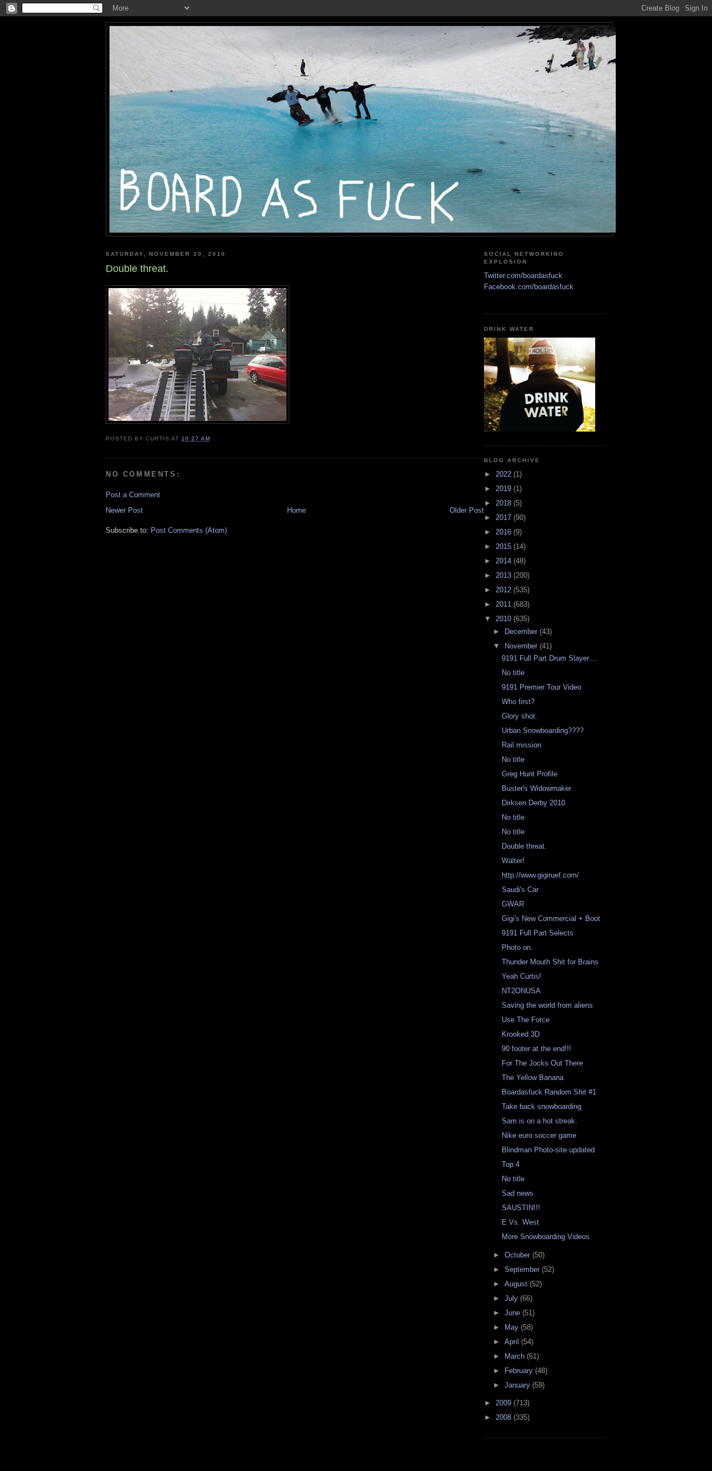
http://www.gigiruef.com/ (540, 875)
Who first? (518, 701)
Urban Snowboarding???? (543, 730)
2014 (504, 561)
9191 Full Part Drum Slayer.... (549, 658)
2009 (504, 1403)
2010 (504, 619)
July (512, 1298)
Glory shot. (519, 716)
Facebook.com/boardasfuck (528, 287)
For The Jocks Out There (542, 1063)
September (523, 1269)
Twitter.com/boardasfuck (523, 275)
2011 (504, 604)
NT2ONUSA (521, 991)
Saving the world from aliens (547, 1005)
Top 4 (511, 1164)
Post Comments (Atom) (189, 530)
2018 (504, 503)
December (522, 631)
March (516, 1356)
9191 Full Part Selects (537, 933)
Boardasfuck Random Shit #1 (549, 1092)
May (513, 1327)
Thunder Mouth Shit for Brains (550, 962)
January (518, 1385)
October (518, 1255)
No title (513, 672)
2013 (504, 575)
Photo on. (517, 947)
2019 (504, 488)
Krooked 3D (521, 1034)
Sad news (517, 1193)
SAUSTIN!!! (521, 1207)
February (520, 1370)
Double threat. (524, 846)
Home (296, 510)
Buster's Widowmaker (536, 788)
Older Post (466, 510)
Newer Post (124, 510)
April (513, 1342)
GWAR (513, 904)
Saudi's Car (520, 889)
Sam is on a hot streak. (539, 1121)
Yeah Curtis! (521, 976)
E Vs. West (520, 1222)
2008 (504, 1417)
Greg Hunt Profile (529, 774)
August (517, 1284)
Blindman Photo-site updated (548, 1150)
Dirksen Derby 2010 (533, 803)
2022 (504, 474)
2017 (504, 517)
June (513, 1313)
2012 (504, 590)
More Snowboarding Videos (546, 1236)
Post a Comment (133, 495)
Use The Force (526, 1020)
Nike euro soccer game (539, 1135)
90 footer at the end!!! (536, 1048)
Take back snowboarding (541, 1106)
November (522, 646)
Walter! (513, 860)
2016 (504, 532)
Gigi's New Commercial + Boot (551, 918)
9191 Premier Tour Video (541, 687)
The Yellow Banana (532, 1077)
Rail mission (521, 745)
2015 (504, 546)
